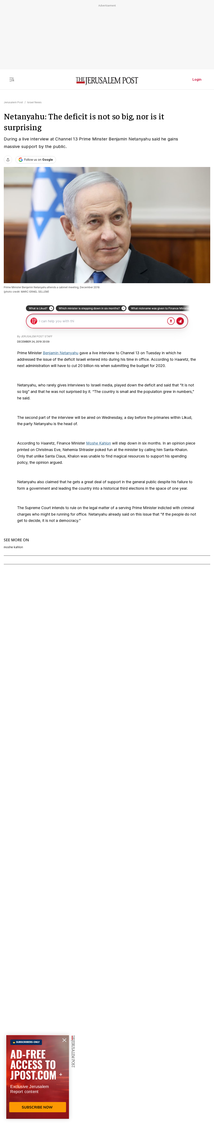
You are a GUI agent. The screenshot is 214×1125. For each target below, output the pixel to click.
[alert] (37, 1077)
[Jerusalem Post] (107, 81)
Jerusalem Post (13, 102)
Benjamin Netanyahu (60, 353)
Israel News (34, 102)
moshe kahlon (13, 547)
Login (196, 79)
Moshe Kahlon (98, 443)
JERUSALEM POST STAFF (36, 336)
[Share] (8, 159)
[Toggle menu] (11, 79)
